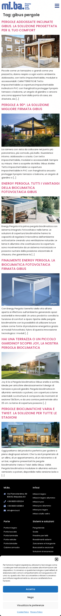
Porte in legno (10, 527)
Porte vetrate (10, 539)
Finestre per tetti (40, 535)
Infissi (36, 487)
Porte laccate (10, 531)
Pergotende (38, 527)
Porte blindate (10, 543)
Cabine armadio (12, 547)
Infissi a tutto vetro (41, 513)
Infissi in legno (39, 494)
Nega (30, 597)
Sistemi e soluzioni (43, 521)
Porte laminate (11, 535)
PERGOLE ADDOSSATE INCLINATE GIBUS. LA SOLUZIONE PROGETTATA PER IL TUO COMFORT (29, 26)
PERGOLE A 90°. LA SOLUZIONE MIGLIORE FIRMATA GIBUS (25, 107)
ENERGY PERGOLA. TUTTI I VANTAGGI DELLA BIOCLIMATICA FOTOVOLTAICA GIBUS (30, 187)
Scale (35, 531)
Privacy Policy (36, 612)
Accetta (30, 589)
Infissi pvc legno (40, 509)
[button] (56, 559)
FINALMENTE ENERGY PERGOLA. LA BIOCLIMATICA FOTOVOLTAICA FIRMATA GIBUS (28, 264)
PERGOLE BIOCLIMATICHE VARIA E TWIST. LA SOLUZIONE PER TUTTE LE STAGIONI (29, 413)
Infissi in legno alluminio (44, 497)
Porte (7, 521)
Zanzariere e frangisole (44, 543)
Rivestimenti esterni (42, 539)
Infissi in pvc (38, 501)
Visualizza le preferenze (30, 605)
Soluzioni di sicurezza (43, 551)
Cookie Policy (23, 612)
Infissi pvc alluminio (42, 505)
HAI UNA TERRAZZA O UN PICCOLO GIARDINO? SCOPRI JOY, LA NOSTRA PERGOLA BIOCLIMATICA (29, 343)
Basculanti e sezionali (43, 547)
